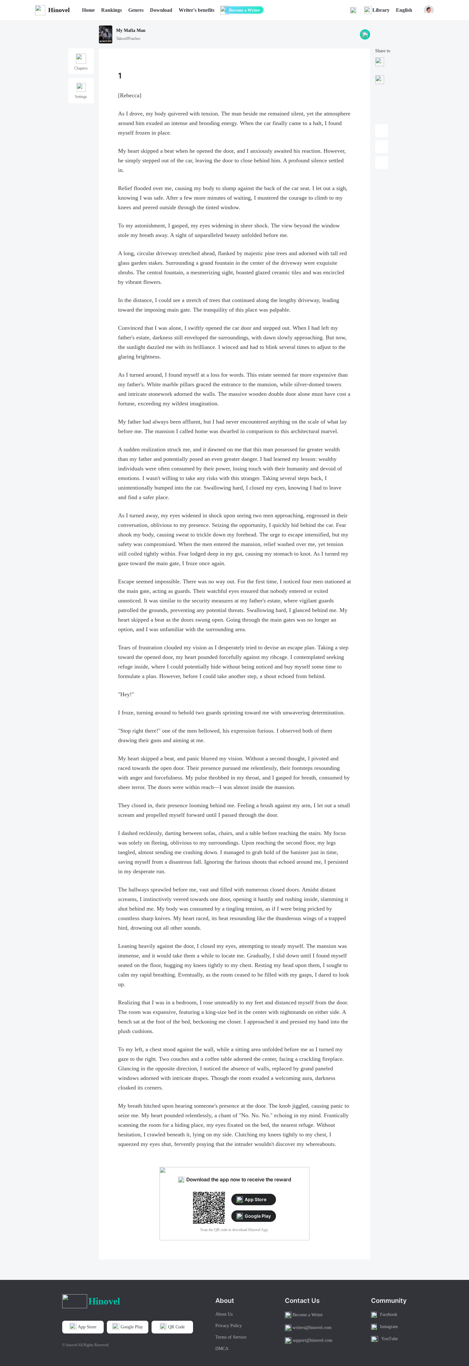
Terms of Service (230, 1337)
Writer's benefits (196, 10)
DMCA (221, 1348)
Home (88, 10)
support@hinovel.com (312, 1340)
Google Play (258, 1216)
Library (381, 10)
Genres (136, 10)
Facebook (388, 1314)
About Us (224, 1314)
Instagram (389, 1326)
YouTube (389, 1338)
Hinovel (59, 9)
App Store (255, 1199)
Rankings (111, 10)
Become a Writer (244, 10)
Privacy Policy (228, 1325)
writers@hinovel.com (312, 1327)
